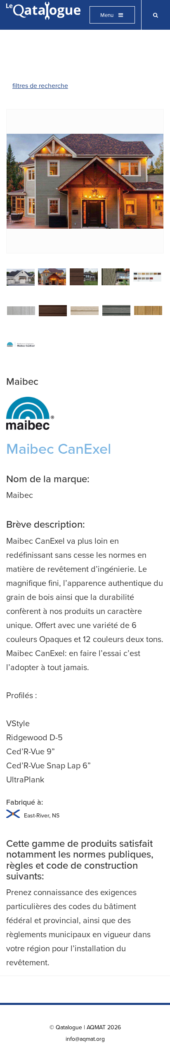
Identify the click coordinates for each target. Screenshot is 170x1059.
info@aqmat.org (85, 1039)
